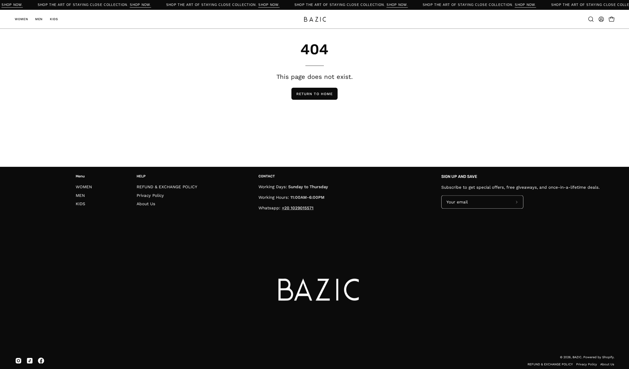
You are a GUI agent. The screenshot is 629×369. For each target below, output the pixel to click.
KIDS (80, 203)
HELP (141, 176)
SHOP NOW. (19, 5)
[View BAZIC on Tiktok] (29, 361)
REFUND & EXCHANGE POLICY (167, 186)
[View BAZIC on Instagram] (18, 361)
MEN (80, 195)
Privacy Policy (150, 195)
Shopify (608, 357)
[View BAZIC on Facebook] (41, 361)
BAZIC (577, 357)
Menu (80, 176)
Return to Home (314, 94)
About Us (146, 203)
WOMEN (84, 186)
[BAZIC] (314, 19)
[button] (591, 19)
